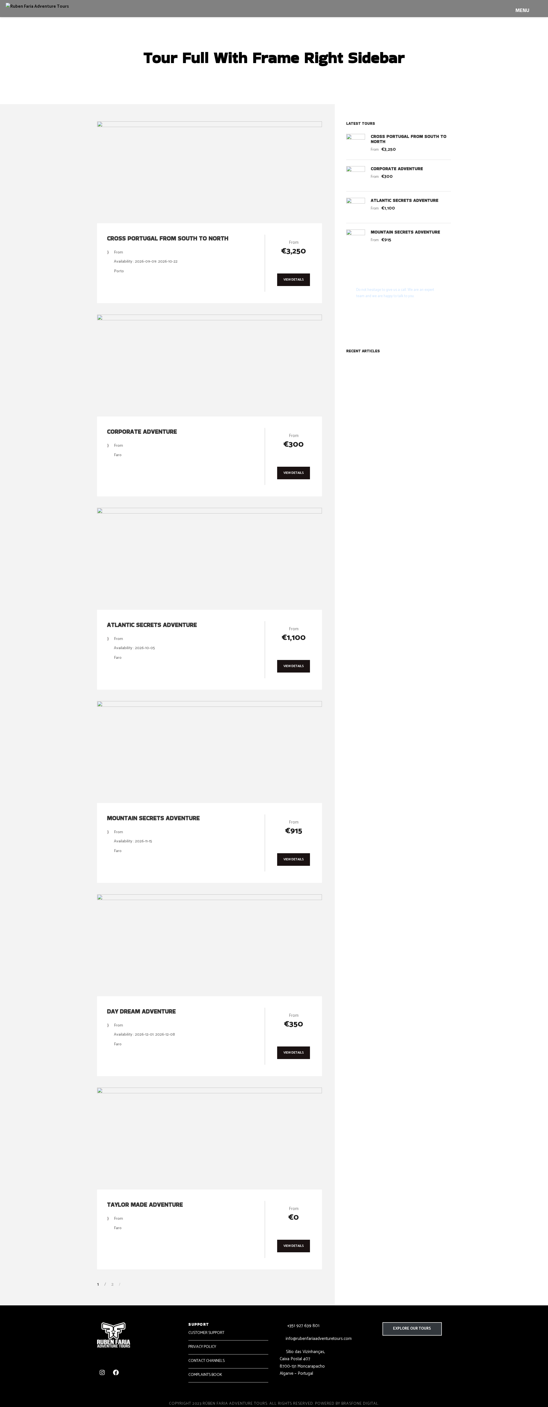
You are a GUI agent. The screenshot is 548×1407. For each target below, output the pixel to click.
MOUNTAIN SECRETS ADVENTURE (153, 818)
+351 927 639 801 (302, 1325)
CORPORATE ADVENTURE (142, 431)
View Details (293, 279)
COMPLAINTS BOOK (205, 1375)
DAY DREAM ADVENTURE (141, 1011)
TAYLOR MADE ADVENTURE (145, 1204)
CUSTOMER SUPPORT (206, 1333)
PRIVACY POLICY (202, 1347)
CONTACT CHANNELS (206, 1361)
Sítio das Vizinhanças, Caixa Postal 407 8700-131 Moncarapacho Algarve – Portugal (302, 1362)
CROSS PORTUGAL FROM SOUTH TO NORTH (167, 238)
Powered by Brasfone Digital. (347, 1403)
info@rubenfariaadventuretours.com (319, 1338)
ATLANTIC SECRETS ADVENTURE (152, 625)
